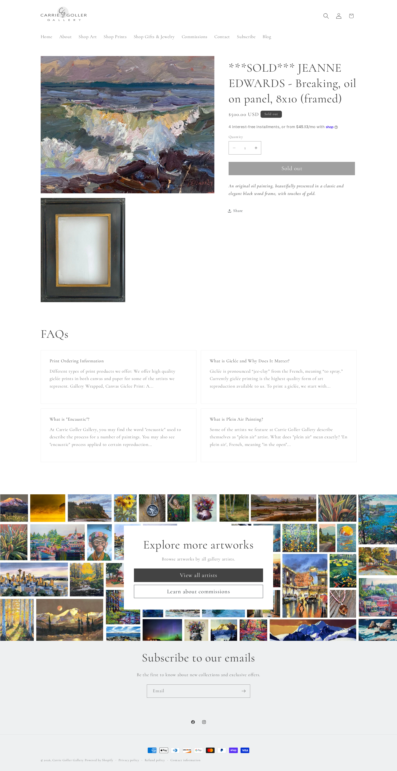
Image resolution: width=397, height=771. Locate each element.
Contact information (185, 760)
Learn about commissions (198, 591)
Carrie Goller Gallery (68, 760)
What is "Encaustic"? (69, 419)
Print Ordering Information (76, 361)
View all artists (198, 575)
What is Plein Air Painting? (236, 419)
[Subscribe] (243, 691)
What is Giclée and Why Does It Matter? (250, 361)
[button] (326, 16)
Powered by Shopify (99, 760)
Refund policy (155, 760)
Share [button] (238, 210)
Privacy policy (129, 760)
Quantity (236, 137)
